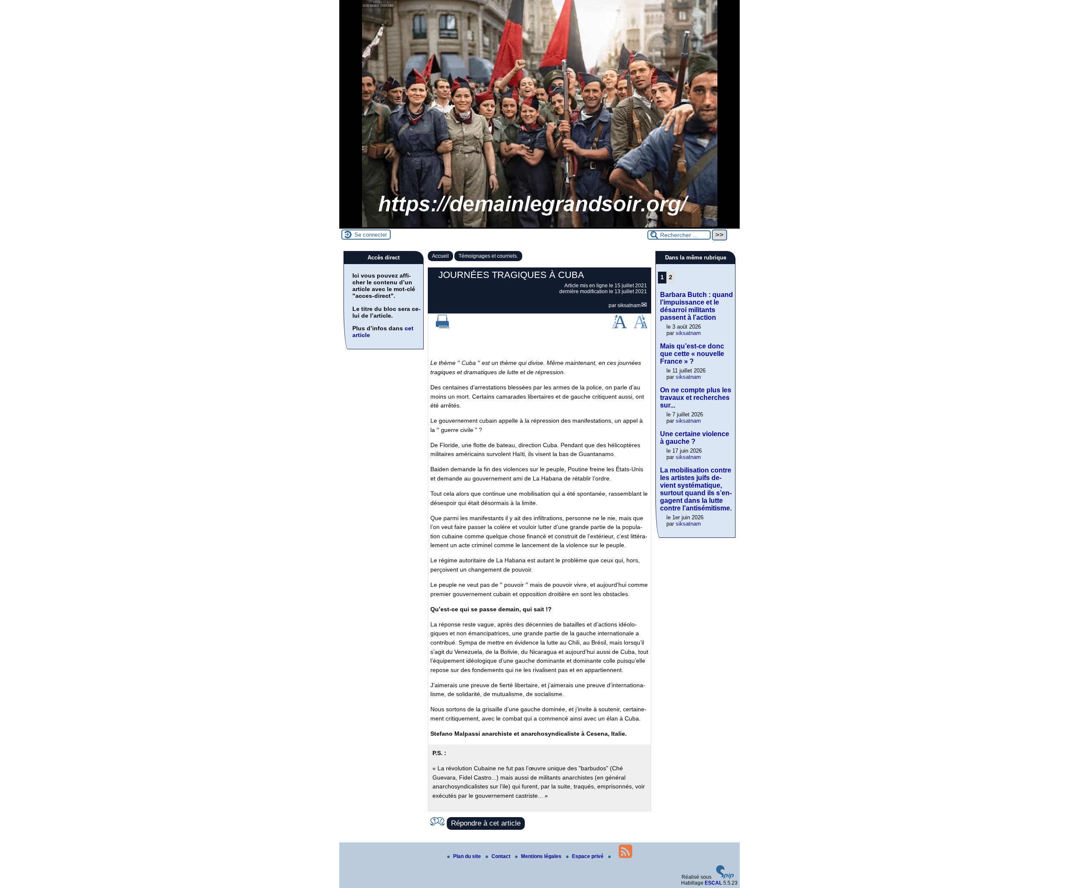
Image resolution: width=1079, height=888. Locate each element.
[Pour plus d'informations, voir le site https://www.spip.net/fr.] (725, 877)
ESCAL (713, 883)
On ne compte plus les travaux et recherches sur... (695, 397)
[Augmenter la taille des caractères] (619, 326)
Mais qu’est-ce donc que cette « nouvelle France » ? (692, 354)
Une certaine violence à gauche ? (694, 437)
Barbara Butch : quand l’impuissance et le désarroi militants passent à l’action (696, 306)
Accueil (440, 256)
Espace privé (588, 856)
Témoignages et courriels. (488, 256)
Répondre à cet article (486, 823)
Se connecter (370, 235)
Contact (501, 856)
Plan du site (467, 856)
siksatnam (629, 305)
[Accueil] (539, 226)
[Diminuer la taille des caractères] (640, 326)
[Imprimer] (442, 326)
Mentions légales (542, 856)
